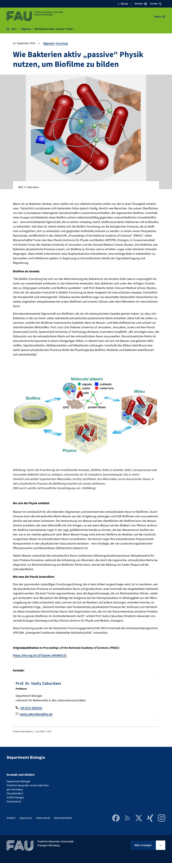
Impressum (25, 818)
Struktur (138, 3)
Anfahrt (11, 818)
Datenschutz (43, 818)
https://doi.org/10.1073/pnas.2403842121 (40, 655)
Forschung (62, 43)
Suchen (154, 3)
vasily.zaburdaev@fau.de (36, 714)
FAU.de (124, 4)
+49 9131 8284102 (31, 708)
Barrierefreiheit (63, 818)
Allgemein (48, 43)
